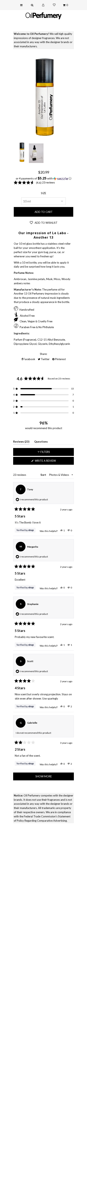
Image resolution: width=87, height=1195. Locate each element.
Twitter (45, 359)
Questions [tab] (41, 442)
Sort (43, 474)
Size (43, 193)
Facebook (29, 359)
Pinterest (60, 359)
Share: (43, 353)
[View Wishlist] (54, 5)
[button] (43, 178)
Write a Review (51, 462)
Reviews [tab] (21, 442)
